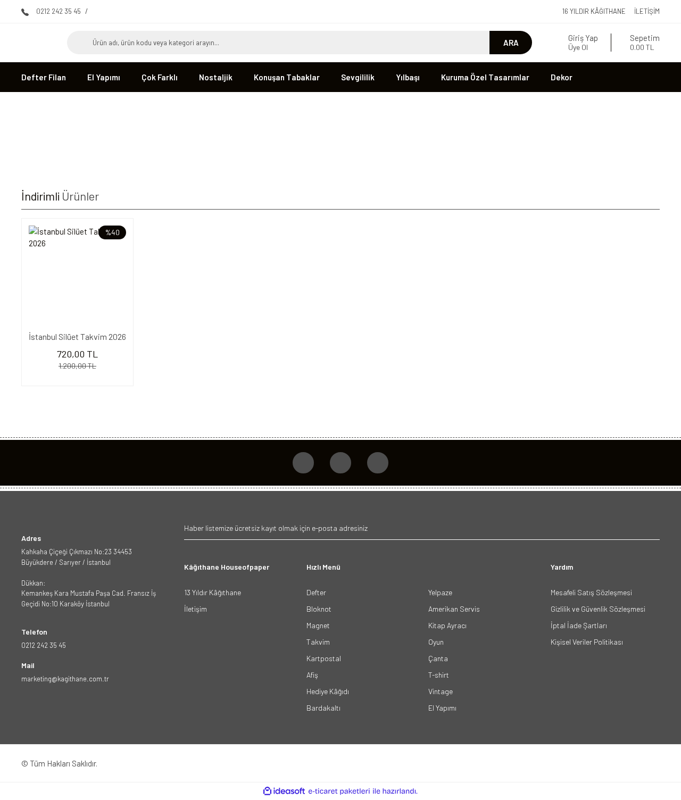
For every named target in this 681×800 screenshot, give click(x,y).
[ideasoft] (284, 791)
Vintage (440, 691)
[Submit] (650, 527)
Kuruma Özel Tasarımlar (485, 77)
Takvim (318, 641)
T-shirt (438, 674)
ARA (511, 42)
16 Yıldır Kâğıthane (594, 11)
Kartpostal (323, 658)
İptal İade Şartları (579, 625)
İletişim (647, 11)
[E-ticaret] (339, 791)
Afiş (312, 674)
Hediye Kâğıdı (327, 691)
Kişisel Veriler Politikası (587, 641)
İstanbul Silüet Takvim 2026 (77, 336)
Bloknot (318, 608)
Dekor (561, 77)
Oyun (436, 641)
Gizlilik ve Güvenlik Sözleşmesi (598, 608)
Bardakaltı (323, 707)
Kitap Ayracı (447, 625)
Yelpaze (440, 592)
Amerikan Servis (454, 608)
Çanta (438, 658)
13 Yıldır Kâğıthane (212, 592)
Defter (316, 592)
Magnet (318, 625)
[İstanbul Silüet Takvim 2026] (77, 274)
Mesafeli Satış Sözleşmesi (591, 592)
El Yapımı (442, 707)
